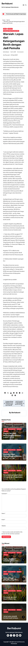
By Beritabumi (6, 52)
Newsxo (21, 641)
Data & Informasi (11, 429)
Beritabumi (7, 3)
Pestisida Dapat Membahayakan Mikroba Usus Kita (12, 456)
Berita (5, 28)
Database (10, 28)
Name (3, 513)
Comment (4, 493)
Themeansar (14, 643)
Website (4, 525)
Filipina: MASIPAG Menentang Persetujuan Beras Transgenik (12, 435)
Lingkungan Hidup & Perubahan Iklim (11, 30)
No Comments (20, 52)
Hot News (6, 431)
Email (3, 519)
